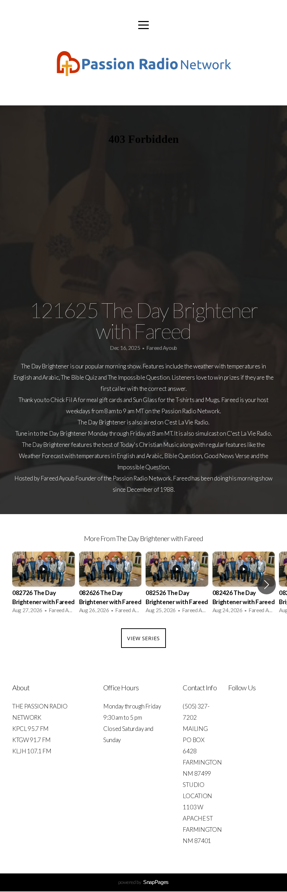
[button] (266, 584)
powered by (143, 882)
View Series (143, 638)
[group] (43, 585)
